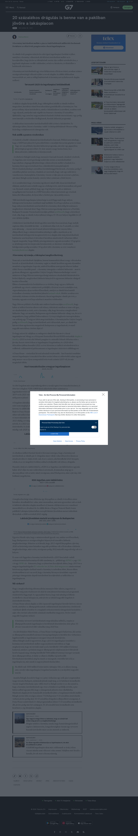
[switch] (94, 427)
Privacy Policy (80, 441)
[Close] (104, 395)
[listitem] (68, 423)
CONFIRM (54, 434)
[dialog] (69, 418)
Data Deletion (57, 441)
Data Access (69, 441)
